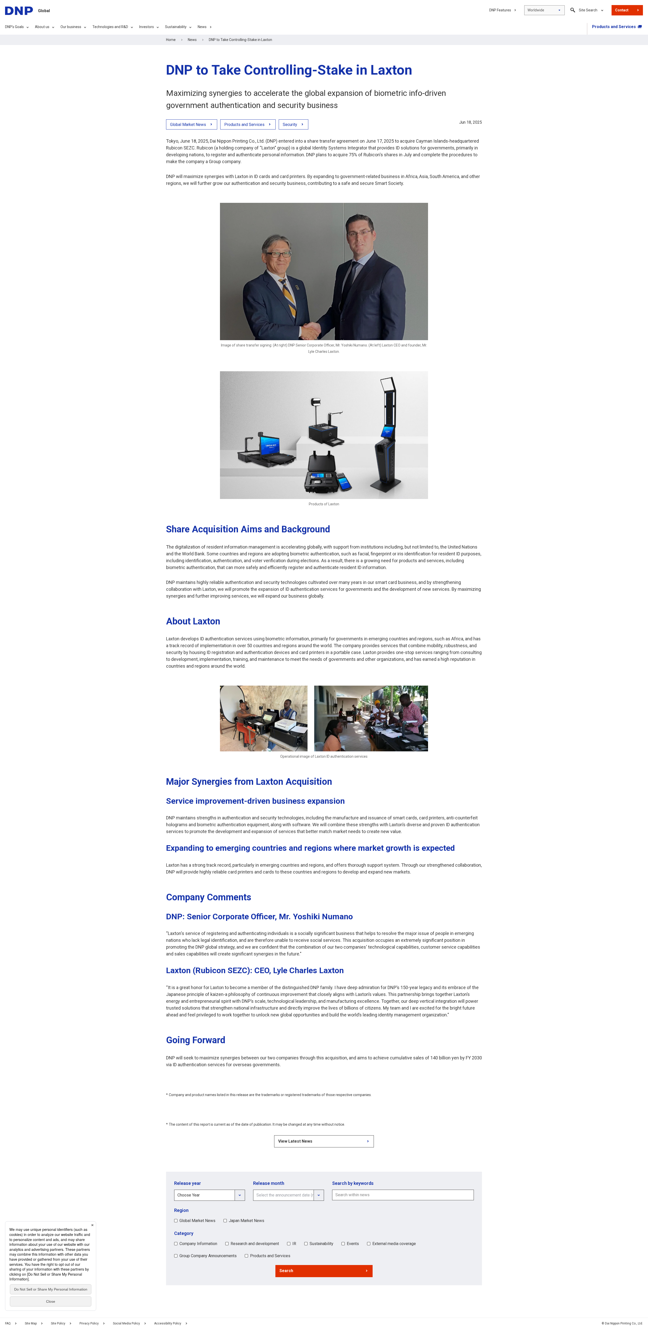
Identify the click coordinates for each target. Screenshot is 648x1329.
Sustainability (321, 1243)
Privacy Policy (89, 1323)
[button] (324, 1271)
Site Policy (58, 1323)
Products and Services (270, 1255)
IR (294, 1243)
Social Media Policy (126, 1323)
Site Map (31, 1323)
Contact (622, 10)
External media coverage (394, 1243)
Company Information (198, 1243)
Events (353, 1243)
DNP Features (500, 10)
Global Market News (197, 1220)
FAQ (8, 1323)
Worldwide (536, 10)
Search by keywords (353, 1183)
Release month (268, 1183)
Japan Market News (246, 1220)
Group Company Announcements (208, 1255)
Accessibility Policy (167, 1323)
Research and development (255, 1243)
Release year (187, 1183)
